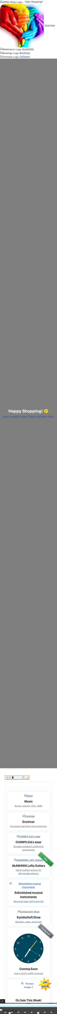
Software (25, 56)
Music (6, 416)
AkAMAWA (28, 49)
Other (51, 416)
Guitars (23, 416)
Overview (50, 25)
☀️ (7, 777)
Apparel (14, 416)
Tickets (32, 416)
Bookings (25, 52)
